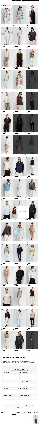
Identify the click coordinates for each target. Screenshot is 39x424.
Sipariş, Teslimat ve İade (30, 414)
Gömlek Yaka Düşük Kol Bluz (29, 349)
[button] (6, 153)
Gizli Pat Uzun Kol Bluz (15, 349)
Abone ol (14, 414)
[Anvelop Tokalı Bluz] (32, 79)
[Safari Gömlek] (19, 144)
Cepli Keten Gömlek (3, 219)
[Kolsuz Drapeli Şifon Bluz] (7, 58)
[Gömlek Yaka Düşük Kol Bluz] (32, 253)
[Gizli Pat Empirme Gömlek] (19, 14)
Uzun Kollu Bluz (12, 405)
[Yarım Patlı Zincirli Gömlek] (32, 144)
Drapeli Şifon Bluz (15, 284)
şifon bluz (4, 361)
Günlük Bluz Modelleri (31, 405)
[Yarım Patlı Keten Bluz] (7, 144)
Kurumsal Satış (23, 414)
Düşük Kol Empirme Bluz (28, 67)
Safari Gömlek (14, 154)
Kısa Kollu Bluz (7, 405)
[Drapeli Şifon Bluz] (19, 275)
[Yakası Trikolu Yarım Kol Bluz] (32, 36)
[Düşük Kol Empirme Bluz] (32, 58)
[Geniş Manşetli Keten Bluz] (32, 209)
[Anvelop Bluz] (19, 253)
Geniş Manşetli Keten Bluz (15, 219)
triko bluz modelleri (24, 361)
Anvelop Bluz (27, 284)
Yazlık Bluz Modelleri (18, 405)
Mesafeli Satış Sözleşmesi (24, 413)
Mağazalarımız (18, 414)
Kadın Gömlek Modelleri (24, 405)
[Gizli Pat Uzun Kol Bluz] (19, 296)
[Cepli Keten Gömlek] (7, 209)
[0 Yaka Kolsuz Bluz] (32, 14)
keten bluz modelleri (20, 360)
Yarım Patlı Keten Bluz (3, 154)
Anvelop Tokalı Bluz (15, 132)
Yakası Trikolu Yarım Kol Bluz (3, 132)
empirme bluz (11, 362)
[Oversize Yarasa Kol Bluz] (7, 253)
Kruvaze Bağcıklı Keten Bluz (3, 284)
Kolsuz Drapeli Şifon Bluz (3, 67)
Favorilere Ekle (12, 45)
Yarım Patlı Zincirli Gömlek (28, 154)
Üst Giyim (34, 413)
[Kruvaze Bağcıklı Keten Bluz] (7, 275)
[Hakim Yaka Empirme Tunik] (7, 14)
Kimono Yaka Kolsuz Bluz (3, 197)
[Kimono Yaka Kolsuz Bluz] (7, 166)
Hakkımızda (18, 413)
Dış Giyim (34, 414)
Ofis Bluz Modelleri (19, 407)
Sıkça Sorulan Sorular (29, 413)
